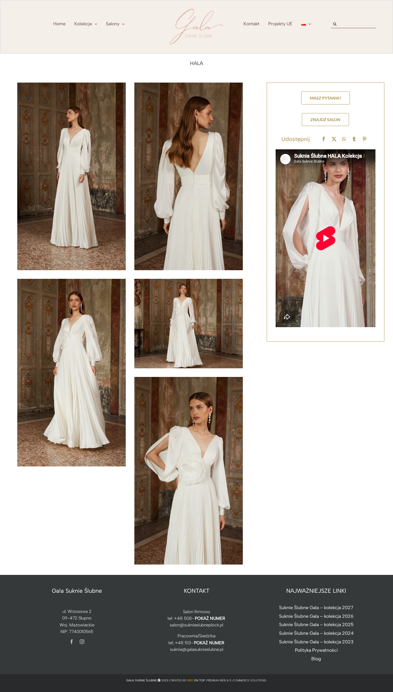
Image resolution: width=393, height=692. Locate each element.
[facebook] (71, 641)
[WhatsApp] (344, 139)
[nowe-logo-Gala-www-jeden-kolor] (196, 8)
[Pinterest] (364, 139)
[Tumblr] (354, 139)
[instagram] (82, 641)
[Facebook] (323, 139)
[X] (334, 139)
